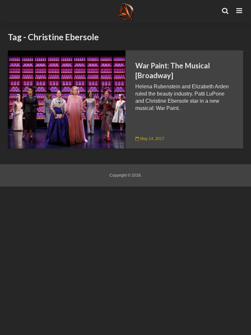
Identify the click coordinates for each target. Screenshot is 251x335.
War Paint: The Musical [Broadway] (172, 70)
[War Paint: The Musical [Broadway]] (67, 99)
